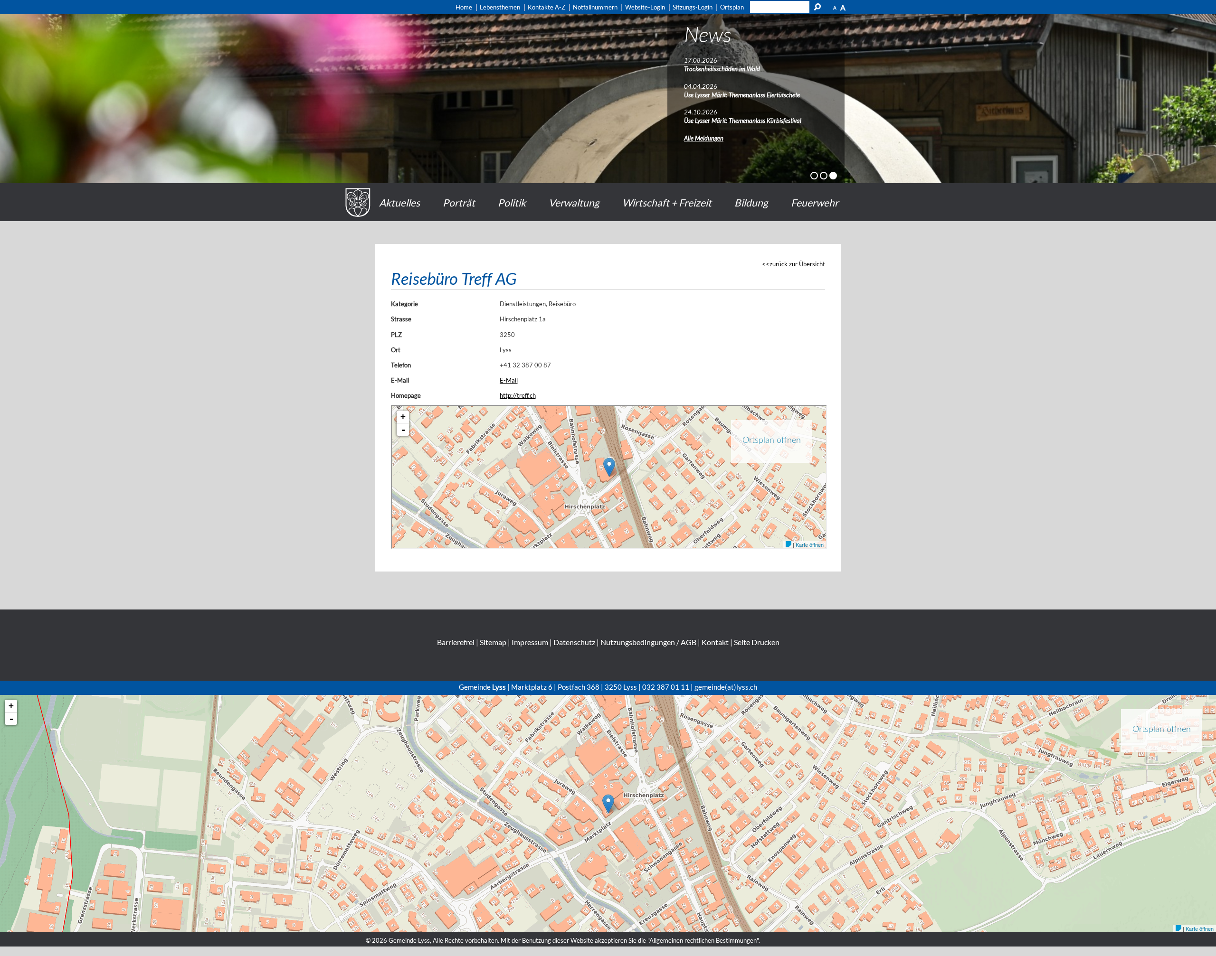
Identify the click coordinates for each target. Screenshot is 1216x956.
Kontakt (715, 642)
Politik (512, 202)
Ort (395, 350)
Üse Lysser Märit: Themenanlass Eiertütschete (742, 95)
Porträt (459, 202)
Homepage (406, 395)
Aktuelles (399, 202)
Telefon (401, 365)
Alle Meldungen (703, 138)
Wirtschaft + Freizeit (667, 202)
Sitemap (493, 642)
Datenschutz (574, 642)
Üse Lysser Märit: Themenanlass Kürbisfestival (742, 120)
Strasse (401, 319)
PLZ (396, 334)
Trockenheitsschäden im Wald (722, 69)
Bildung (751, 202)
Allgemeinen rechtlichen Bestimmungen (703, 940)
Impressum (530, 642)
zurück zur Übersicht (797, 264)
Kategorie (404, 304)
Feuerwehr (814, 202)
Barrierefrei (456, 642)
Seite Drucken (756, 642)
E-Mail (400, 380)
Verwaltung (574, 202)
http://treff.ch (518, 395)
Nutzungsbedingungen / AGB (648, 642)
